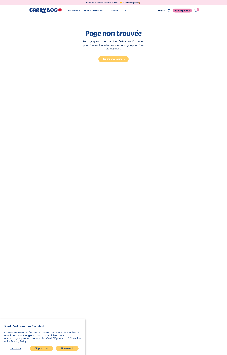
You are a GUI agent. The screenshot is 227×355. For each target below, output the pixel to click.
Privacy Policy (18, 341)
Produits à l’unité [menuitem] (93, 10)
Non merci (67, 348)
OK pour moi (41, 348)
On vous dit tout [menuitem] (115, 10)
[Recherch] (169, 10)
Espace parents (182, 10)
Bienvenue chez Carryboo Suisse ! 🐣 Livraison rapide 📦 (113, 2)
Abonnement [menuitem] (73, 10)
